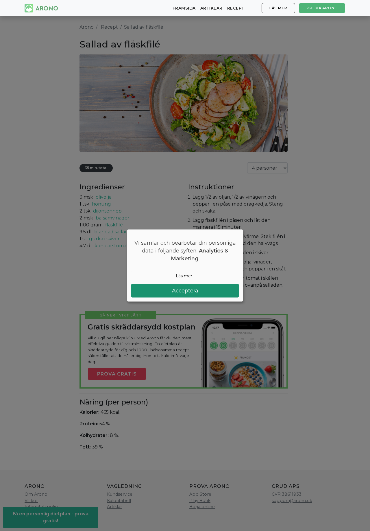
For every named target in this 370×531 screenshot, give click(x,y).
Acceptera (185, 290)
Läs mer (278, 8)
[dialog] (185, 266)
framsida (184, 8)
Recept (236, 8)
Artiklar (211, 8)
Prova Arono (322, 8)
